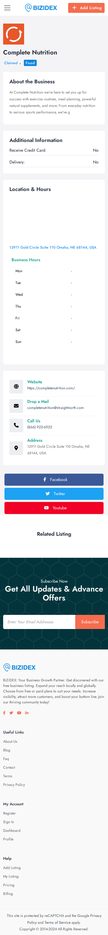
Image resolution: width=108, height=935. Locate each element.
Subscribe (90, 622)
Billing (8, 893)
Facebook (58, 480)
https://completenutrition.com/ (51, 388)
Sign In (8, 821)
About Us (10, 741)
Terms (7, 776)
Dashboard (11, 830)
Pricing (8, 885)
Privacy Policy (14, 784)
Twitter (58, 494)
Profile (8, 839)
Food (30, 62)
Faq (6, 758)
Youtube (59, 508)
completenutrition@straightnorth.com (55, 407)
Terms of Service (58, 922)
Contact (9, 767)
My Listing (11, 876)
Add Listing (91, 8)
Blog (6, 750)
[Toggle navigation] (7, 8)
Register (9, 813)
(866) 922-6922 (39, 427)
